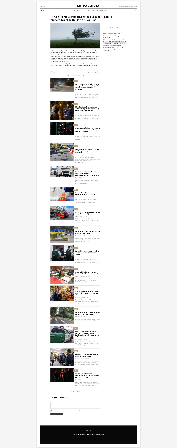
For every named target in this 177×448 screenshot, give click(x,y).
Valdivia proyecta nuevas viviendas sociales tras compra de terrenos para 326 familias (114, 44)
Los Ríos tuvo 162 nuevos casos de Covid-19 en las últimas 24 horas (86, 193)
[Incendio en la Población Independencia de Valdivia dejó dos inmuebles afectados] (62, 374)
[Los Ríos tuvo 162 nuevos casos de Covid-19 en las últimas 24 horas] (62, 193)
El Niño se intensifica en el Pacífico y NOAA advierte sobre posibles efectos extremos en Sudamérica (113, 49)
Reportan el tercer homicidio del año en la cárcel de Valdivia (87, 232)
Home (73, 10)
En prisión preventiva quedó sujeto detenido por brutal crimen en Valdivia (87, 252)
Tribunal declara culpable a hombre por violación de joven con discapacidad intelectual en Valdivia (114, 40)
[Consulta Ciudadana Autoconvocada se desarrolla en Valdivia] (62, 357)
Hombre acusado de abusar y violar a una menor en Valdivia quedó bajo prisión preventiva (87, 129)
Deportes (95, 10)
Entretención (103, 10)
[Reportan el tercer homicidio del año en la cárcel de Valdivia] (62, 234)
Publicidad (101, 434)
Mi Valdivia (88, 6)
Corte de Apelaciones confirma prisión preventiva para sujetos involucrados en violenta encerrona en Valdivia (87, 334)
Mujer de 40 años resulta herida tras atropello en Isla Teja (87, 213)
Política (89, 10)
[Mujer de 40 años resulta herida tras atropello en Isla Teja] (62, 213)
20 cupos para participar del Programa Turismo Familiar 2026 (114, 36)
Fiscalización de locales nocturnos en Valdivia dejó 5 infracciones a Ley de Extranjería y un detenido (87, 108)
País (84, 10)
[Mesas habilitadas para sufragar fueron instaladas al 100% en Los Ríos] (62, 274)
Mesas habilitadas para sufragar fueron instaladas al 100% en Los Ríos (87, 273)
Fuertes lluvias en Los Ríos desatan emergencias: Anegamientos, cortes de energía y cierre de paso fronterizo (87, 86)
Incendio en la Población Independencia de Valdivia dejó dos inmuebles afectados (87, 375)
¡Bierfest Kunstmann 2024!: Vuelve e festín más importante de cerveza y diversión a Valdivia (87, 293)
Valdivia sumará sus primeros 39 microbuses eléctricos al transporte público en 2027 (113, 32)
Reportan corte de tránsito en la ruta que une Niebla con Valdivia (87, 313)
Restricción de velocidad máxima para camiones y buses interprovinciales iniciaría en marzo (87, 173)
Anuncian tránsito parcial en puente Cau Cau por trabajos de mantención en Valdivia (87, 150)
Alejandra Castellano (84, 91)
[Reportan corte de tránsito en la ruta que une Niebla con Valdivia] (62, 315)
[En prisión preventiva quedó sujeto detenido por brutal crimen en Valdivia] (62, 252)
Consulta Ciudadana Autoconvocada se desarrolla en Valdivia (87, 355)
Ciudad (78, 10)
